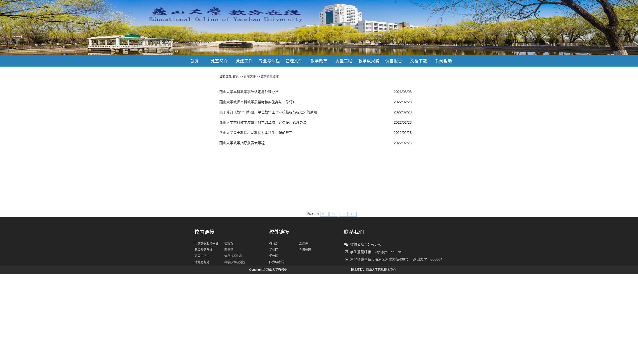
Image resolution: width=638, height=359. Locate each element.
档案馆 (228, 243)
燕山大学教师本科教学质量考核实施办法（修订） (257, 102)
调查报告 (393, 61)
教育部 (273, 243)
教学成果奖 (369, 61)
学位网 (273, 256)
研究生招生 (201, 256)
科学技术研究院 (234, 262)
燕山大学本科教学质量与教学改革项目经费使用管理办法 (263, 122)
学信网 (273, 250)
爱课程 (303, 243)
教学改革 (319, 61)
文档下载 (418, 61)
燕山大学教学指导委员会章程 (242, 143)
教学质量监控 (270, 76)
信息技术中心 (233, 256)
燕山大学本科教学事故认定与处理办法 (249, 92)
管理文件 (294, 61)
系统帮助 (443, 61)
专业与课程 (269, 61)
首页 (194, 61)
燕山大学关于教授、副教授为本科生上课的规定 (256, 133)
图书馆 (228, 250)
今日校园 (305, 250)
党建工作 (244, 61)
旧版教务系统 (203, 250)
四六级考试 (276, 262)
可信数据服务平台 (206, 243)
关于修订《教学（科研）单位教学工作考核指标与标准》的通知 (268, 112)
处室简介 (219, 61)
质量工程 (343, 61)
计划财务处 (201, 262)
